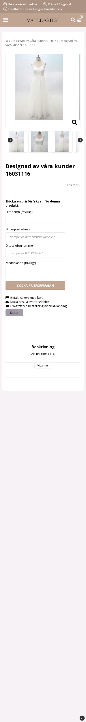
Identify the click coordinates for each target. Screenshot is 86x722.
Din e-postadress (18, 229)
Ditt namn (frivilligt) (19, 212)
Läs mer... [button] (73, 185)
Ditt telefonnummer (20, 245)
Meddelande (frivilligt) (21, 263)
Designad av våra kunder (29, 41)
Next (80, 140)
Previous (10, 140)
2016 (52, 41)
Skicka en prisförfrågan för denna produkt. (33, 203)
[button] (80, 19)
